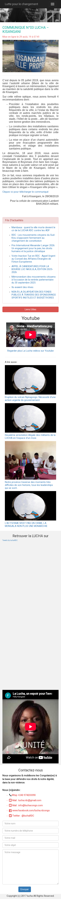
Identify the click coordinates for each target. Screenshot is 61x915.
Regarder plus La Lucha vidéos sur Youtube (30, 350)
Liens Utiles (30, 309)
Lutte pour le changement (21, 4)
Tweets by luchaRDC (10, 540)
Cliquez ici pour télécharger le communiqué (25, 191)
